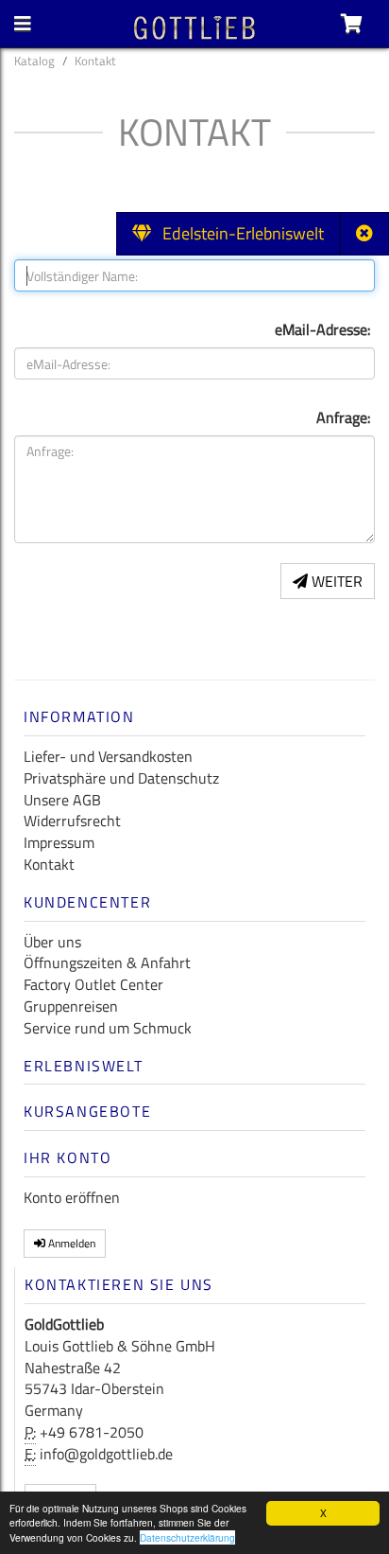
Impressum (59, 842)
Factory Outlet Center (93, 984)
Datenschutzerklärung (187, 1537)
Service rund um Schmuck (108, 1027)
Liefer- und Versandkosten (108, 756)
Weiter (335, 581)
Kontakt (49, 864)
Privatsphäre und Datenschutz (121, 778)
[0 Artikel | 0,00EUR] (352, 23)
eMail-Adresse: (322, 329)
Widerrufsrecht (72, 820)
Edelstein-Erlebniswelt (237, 233)
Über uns (52, 941)
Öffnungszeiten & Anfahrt (107, 962)
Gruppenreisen (71, 1006)
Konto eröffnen (72, 1197)
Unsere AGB (62, 799)
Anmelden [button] (70, 1243)
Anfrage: (343, 417)
